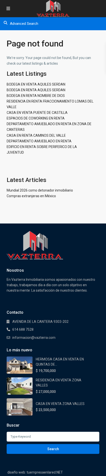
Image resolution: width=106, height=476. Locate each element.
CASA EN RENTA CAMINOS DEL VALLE (36, 135)
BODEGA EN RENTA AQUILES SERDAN (36, 90)
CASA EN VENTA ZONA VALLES (60, 404)
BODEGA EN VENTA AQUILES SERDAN (36, 84)
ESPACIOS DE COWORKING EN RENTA (36, 118)
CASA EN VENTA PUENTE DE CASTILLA (37, 113)
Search (53, 449)
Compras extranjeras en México (31, 196)
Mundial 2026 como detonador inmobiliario (40, 190)
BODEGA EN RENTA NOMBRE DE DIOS (36, 96)
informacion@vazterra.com (33, 338)
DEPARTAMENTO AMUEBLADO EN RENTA (39, 141)
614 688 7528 (23, 329)
